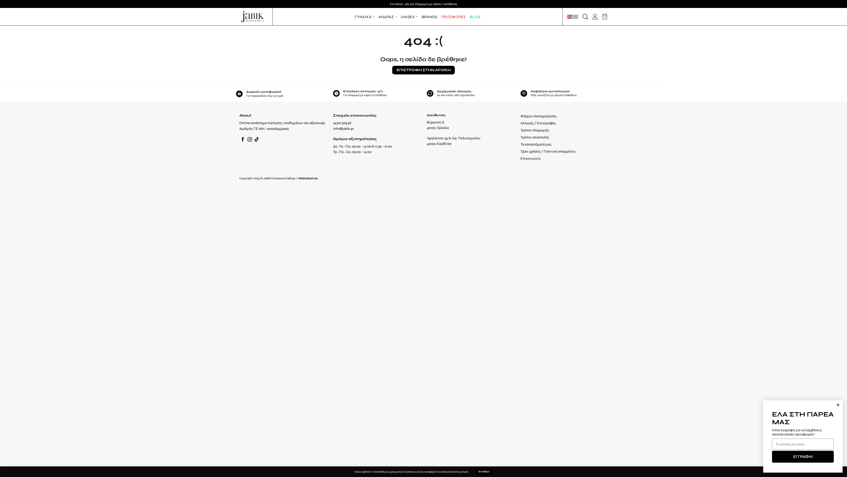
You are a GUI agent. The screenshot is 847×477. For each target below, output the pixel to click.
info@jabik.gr (343, 129)
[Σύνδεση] (595, 17)
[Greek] (576, 16)
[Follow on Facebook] (242, 139)
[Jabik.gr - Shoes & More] (252, 16)
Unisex (408, 17)
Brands (429, 17)
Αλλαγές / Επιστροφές (538, 123)
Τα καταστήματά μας (536, 144)
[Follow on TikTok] (256, 139)
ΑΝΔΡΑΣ (386, 17)
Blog (475, 17)
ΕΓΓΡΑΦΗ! (803, 456)
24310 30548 (342, 123)
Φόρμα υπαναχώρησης (539, 116)
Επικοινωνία (530, 158)
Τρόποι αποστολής (535, 137)
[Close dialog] (838, 405)
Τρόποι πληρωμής (535, 130)
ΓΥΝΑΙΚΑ (363, 17)
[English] (570, 16)
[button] (585, 17)
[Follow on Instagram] (249, 139)
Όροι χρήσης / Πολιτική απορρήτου (548, 151)
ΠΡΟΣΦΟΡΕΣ (453, 17)
